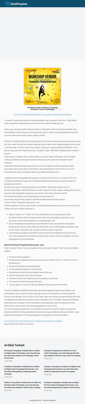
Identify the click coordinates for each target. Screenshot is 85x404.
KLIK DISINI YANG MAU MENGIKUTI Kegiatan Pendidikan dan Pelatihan (42, 114)
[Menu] (80, 4)
